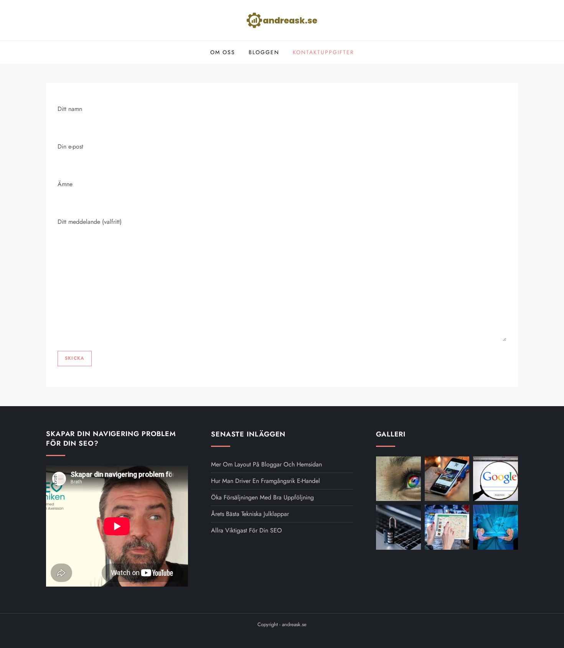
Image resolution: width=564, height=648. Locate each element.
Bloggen (264, 52)
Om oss (222, 52)
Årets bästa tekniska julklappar (250, 513)
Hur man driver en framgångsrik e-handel (265, 480)
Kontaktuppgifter (323, 52)
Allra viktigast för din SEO (246, 530)
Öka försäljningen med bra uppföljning (262, 497)
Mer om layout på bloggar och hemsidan (266, 464)
